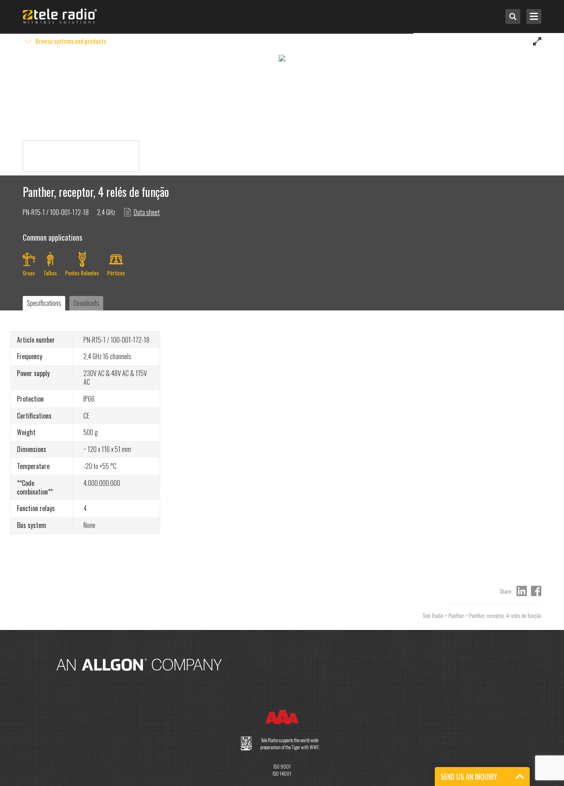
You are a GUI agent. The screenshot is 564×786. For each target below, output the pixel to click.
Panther (456, 615)
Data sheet (147, 212)
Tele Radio (433, 615)
